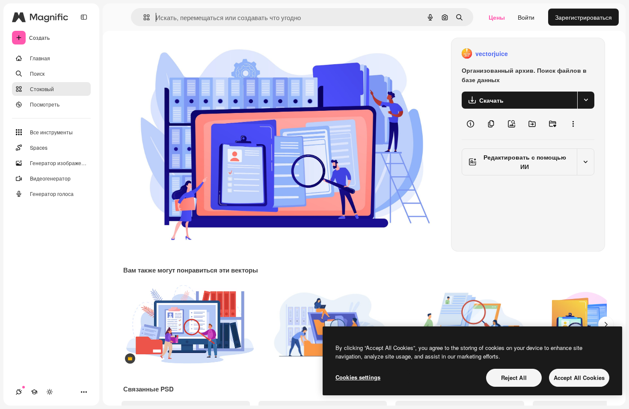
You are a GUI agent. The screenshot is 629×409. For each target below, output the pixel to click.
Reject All (514, 377)
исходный (180, 53)
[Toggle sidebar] (84, 17)
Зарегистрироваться (583, 17)
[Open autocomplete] (143, 17)
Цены (497, 17)
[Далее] (606, 324)
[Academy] (34, 392)
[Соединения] (19, 392)
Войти (526, 17)
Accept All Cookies (579, 377)
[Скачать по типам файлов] (585, 100)
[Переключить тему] (49, 392)
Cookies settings (357, 377)
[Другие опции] (573, 124)
